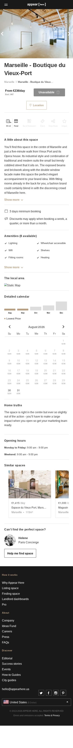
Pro (4, 604)
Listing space (10, 588)
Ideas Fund (9, 626)
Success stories (12, 663)
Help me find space (20, 553)
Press (5, 636)
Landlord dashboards (15, 599)
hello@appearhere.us (15, 689)
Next (67, 33)
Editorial (7, 658)
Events (6, 669)
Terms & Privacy (52, 715)
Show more (11, 199)
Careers (7, 631)
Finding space (11, 593)
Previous (5, 33)
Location (38, 105)
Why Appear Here (13, 582)
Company (8, 620)
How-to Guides (11, 674)
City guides (9, 680)
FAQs (5, 642)
